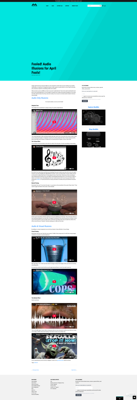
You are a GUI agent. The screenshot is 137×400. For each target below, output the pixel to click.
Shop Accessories (35, 384)
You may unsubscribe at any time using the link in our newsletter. (91, 99)
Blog (53, 5)
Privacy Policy (53, 385)
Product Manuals (53, 384)
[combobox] (94, 6)
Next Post (74, 370)
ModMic (38, 179)
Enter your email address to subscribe (89, 91)
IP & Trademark (53, 388)
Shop (47, 5)
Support (67, 5)
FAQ (51, 381)
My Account (102, 5)
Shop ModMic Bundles (36, 385)
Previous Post (36, 370)
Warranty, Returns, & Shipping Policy (57, 382)
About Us (33, 390)
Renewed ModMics (35, 394)
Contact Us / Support (54, 387)
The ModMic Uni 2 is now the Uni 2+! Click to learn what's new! (68, 1)
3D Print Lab (59, 5)
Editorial (36, 362)
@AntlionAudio (60, 360)
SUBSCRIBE (85, 101)
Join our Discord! (120, 397)
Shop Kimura (34, 382)
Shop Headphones (35, 387)
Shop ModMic (93, 129)
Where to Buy (75, 5)
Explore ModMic (93, 107)
